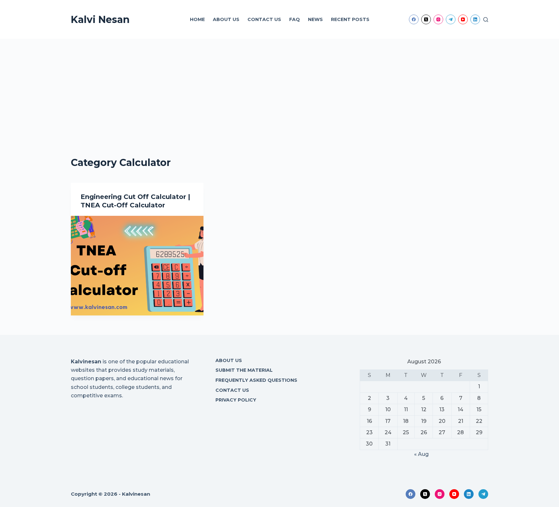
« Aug (421, 454)
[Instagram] (438, 19)
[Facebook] (414, 19)
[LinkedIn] (475, 19)
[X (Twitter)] (426, 19)
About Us (226, 19)
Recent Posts (350, 19)
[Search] (485, 19)
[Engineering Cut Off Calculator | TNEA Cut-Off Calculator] (137, 265)
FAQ (294, 19)
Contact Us (264, 19)
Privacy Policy (235, 400)
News (315, 19)
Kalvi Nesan (100, 20)
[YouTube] (463, 19)
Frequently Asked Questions (256, 380)
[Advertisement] (279, 87)
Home (197, 19)
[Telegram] (450, 19)
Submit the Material (244, 370)
